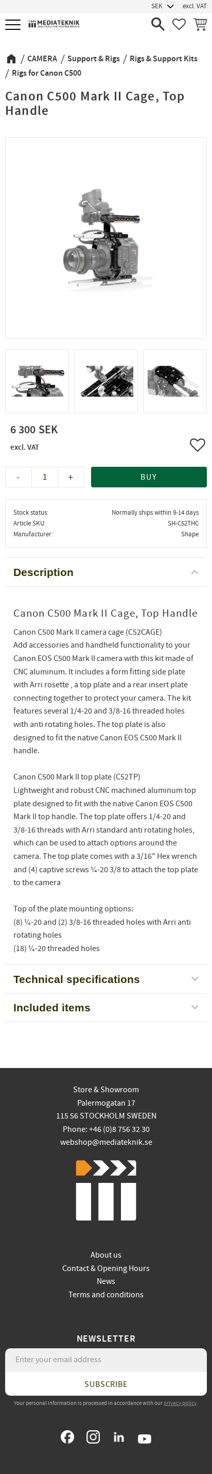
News (106, 1281)
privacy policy (180, 1403)
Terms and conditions (106, 1295)
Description (43, 572)
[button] (14, 25)
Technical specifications (76, 979)
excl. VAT (195, 6)
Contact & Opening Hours (106, 1268)
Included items (52, 1007)
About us (106, 1255)
